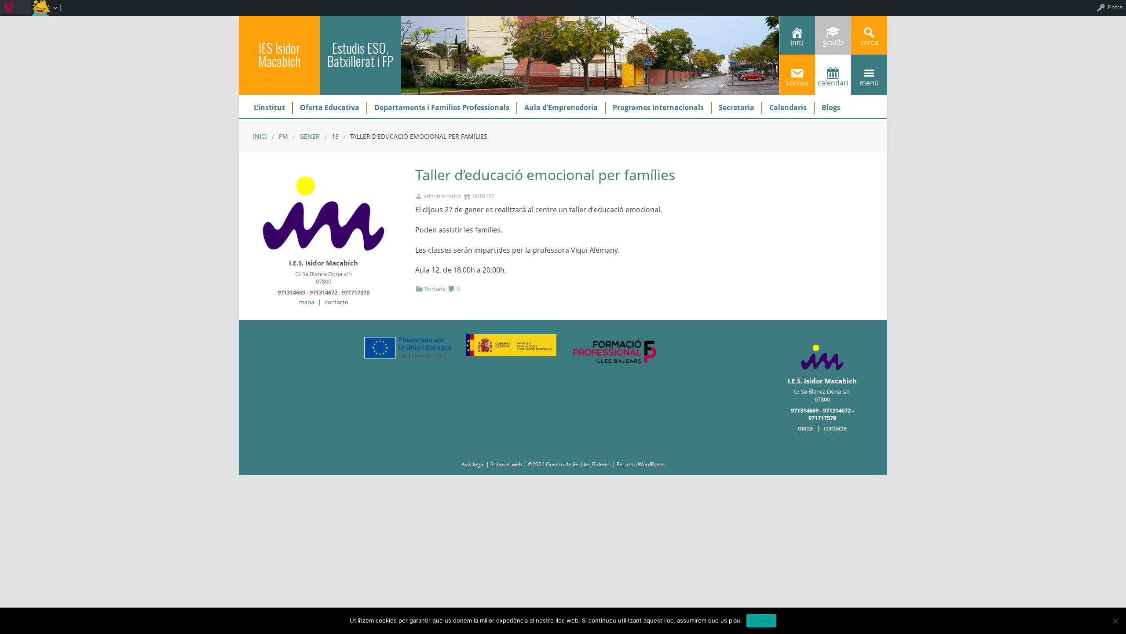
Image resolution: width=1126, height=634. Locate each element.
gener (310, 136)
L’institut (269, 107)
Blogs (831, 107)
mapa (306, 302)
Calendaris (788, 107)
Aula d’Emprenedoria (561, 107)
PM (283, 136)
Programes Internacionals (658, 107)
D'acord (761, 620)
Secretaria (736, 107)
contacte (336, 302)
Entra (1115, 7)
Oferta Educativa (329, 107)
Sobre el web (506, 464)
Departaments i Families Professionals (441, 107)
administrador (442, 196)
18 (335, 136)
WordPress (651, 464)
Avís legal (473, 464)
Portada (435, 289)
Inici (260, 136)
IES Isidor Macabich (279, 54)
